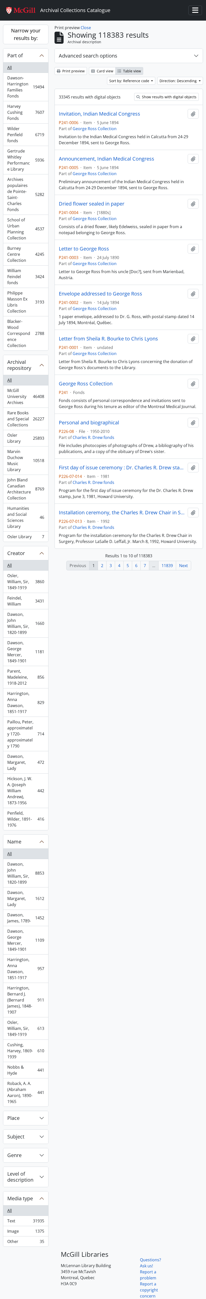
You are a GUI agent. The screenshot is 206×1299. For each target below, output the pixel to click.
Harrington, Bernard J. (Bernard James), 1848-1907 (25, 1000)
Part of (15, 55)
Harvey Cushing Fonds (25, 112)
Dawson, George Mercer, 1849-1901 (25, 652)
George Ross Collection (95, 128)
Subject (15, 1136)
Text (25, 1222)
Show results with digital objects (168, 96)
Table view (131, 71)
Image (25, 1232)
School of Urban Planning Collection (25, 229)
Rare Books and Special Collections (25, 419)
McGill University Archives (25, 396)
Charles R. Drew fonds (93, 437)
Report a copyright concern (149, 1290)
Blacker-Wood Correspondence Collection (25, 333)
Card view (104, 71)
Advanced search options (88, 55)
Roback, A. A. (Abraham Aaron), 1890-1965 (25, 1092)
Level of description (20, 1176)
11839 (167, 565)
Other (25, 1242)
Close (86, 27)
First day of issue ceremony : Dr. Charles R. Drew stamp (122, 468)
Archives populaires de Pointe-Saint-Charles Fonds (25, 194)
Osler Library (25, 438)
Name (14, 841)
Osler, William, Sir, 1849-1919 (25, 581)
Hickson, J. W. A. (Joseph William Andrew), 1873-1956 (25, 791)
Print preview (73, 71)
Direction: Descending (179, 80)
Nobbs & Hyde (25, 1070)
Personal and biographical (89, 423)
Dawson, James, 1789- (25, 918)
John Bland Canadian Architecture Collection (25, 489)
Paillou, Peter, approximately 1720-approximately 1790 (25, 734)
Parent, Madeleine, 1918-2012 (25, 677)
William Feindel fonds (25, 276)
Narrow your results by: (25, 34)
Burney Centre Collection (25, 254)
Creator (16, 553)
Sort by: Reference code (129, 80)
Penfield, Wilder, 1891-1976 (25, 819)
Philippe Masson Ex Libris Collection (25, 302)
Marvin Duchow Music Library (25, 460)
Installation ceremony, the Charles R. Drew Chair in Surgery (122, 513)
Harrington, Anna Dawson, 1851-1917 (25, 702)
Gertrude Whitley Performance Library (25, 160)
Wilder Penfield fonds (25, 134)
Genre (14, 1155)
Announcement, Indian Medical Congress (106, 159)
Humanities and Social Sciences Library (25, 517)
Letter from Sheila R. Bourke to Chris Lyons (108, 339)
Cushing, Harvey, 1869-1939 (25, 1051)
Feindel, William (25, 601)
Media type (20, 1198)
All (9, 67)
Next (183, 565)
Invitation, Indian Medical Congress (99, 114)
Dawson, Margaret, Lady (25, 762)
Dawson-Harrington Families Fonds (25, 87)
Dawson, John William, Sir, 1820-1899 (25, 623)
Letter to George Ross (84, 249)
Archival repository (19, 365)
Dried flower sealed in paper (91, 204)
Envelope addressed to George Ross (100, 294)
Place (13, 1118)
